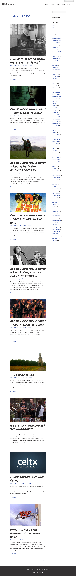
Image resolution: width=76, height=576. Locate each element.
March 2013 (55, 209)
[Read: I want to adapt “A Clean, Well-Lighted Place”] (28, 39)
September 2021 (56, 40)
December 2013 (56, 193)
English (67, 0)
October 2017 (55, 121)
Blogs (63, 4)
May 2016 (54, 148)
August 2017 (55, 125)
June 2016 (54, 146)
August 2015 (55, 164)
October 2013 (55, 197)
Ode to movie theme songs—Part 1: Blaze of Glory (28, 322)
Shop (68, 4)
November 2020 (56, 54)
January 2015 (55, 173)
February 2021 (55, 47)
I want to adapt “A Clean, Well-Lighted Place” (28, 60)
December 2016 (56, 137)
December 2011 (56, 229)
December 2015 (56, 159)
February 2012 (55, 227)
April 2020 (55, 65)
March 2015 (55, 168)
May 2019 (54, 83)
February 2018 (55, 112)
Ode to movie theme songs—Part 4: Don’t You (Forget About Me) (28, 166)
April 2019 (54, 85)
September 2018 (56, 96)
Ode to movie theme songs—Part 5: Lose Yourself (28, 111)
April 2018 (54, 107)
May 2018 (54, 105)
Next (44, 560)
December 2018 (56, 90)
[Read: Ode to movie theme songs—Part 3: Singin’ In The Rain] (28, 202)
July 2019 (54, 78)
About (46, 4)
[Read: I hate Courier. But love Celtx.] (28, 462)
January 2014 (55, 191)
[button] (72, 4)
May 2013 (54, 206)
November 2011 (56, 231)
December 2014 (56, 175)
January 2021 (55, 49)
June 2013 (54, 204)
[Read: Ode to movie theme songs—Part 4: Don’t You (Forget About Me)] (28, 147)
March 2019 (55, 87)
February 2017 (55, 134)
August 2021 (55, 42)
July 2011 (54, 240)
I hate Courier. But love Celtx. (27, 478)
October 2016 (55, 141)
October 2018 (55, 94)
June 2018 (54, 103)
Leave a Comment (27, 65)
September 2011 (56, 236)
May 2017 (54, 132)
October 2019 (55, 74)
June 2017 (54, 130)
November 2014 (56, 177)
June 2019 (54, 81)
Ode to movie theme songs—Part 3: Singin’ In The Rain (28, 218)
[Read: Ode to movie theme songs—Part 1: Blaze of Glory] (28, 308)
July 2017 (54, 128)
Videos (52, 4)
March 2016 (55, 152)
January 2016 (55, 157)
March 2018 (55, 110)
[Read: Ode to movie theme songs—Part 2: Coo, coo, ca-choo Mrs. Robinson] (28, 255)
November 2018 (56, 92)
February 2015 (55, 170)
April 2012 (54, 224)
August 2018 (55, 99)
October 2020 (55, 56)
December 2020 (56, 51)
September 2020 (56, 58)
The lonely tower (22, 374)
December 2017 (56, 116)
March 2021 (55, 45)
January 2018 (55, 114)
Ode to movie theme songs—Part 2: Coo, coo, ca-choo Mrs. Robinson (28, 272)
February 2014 (56, 188)
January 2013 (55, 213)
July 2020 (54, 63)
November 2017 (56, 119)
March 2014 (55, 186)
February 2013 (55, 211)
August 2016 (55, 143)
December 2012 (56, 215)
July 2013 (54, 202)
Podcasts (58, 4)
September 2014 (56, 182)
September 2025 (56, 38)
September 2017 (56, 123)
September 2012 (56, 220)
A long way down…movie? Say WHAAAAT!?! (27, 427)
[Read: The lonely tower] (28, 359)
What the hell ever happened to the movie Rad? (25, 533)
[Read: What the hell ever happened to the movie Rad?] (25, 514)
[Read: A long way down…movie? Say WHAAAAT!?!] (28, 409)
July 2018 (54, 101)
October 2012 (55, 218)
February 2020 (56, 67)
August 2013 (55, 200)
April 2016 (54, 150)
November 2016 (56, 139)
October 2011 (55, 233)
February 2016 (55, 155)
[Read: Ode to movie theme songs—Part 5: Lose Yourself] (28, 95)
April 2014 (54, 184)
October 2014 (55, 179)
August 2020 (55, 60)
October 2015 (55, 161)
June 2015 (54, 166)
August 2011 (55, 238)
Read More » (13, 79)
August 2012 (55, 222)
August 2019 (55, 76)
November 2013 (56, 195)
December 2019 (56, 69)
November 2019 (56, 72)
